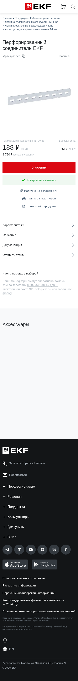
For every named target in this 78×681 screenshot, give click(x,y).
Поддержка (16, 507)
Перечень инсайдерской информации (28, 593)
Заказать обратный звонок (27, 463)
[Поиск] (73, 7)
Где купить (15, 527)
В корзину (18, 419)
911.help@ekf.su (40, 289)
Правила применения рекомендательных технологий (39, 611)
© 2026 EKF (9, 667)
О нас (11, 537)
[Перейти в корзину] (63, 6)
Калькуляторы (18, 517)
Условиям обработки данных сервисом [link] (21, 620)
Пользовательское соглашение (23, 578)
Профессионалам (21, 486)
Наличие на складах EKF (41, 190)
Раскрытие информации (19, 585)
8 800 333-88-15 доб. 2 (42, 284)
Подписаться (18, 474)
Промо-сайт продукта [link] (41, 206)
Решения (14, 496)
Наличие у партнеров (41, 198)
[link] (7, 550)
